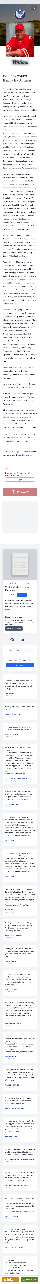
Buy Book (22, 595)
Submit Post (20, 665)
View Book (10, 595)
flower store (26, 455)
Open (20, 479)
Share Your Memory (14, 628)
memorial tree (28, 451)
